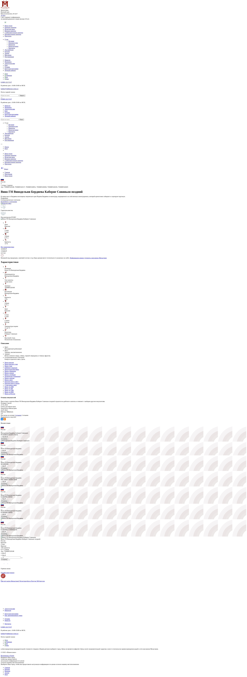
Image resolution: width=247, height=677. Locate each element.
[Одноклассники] (4, 419)
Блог (6, 65)
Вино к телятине (10, 375)
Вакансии (11, 44)
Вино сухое (8, 366)
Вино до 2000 (9, 392)
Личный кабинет (10, 70)
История (11, 41)
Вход (6, 674)
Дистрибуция (9, 50)
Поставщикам (9, 57)
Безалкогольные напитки (13, 34)
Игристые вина (10, 29)
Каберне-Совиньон (11, 368)
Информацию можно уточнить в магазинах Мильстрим (88, 258)
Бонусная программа (11, 69)
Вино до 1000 (9, 387)
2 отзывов (18, 415)
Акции (7, 53)
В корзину (4, 439)
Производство (13, 43)
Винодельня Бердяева (12, 369)
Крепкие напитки (10, 27)
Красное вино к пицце (12, 383)
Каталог (7, 51)
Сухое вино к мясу (11, 385)
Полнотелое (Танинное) (12, 376)
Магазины (8, 55)
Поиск (21, 119)
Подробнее (4, 198)
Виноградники (13, 46)
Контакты (11, 48)
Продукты (8, 36)
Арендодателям (10, 63)
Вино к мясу (9, 380)
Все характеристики (7, 247)
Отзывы (7, 67)
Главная (7, 667)
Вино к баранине (10, 371)
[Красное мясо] (6, 203)
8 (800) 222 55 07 (6, 82)
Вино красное (9, 362)
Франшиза (8, 62)
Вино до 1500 (9, 390)
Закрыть (22, 95)
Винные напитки (10, 31)
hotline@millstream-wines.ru (9, 89)
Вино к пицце (9, 373)
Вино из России (10, 394)
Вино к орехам (9, 378)
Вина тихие (8, 26)
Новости (7, 60)
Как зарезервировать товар (13, 615)
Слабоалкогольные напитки (14, 32)
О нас (6, 39)
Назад (6, 169)
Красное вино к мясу (11, 381)
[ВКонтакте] (2, 419)
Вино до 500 (9, 388)
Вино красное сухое (11, 364)
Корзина (7, 671)
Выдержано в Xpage (7, 655)
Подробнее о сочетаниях (9, 202)
